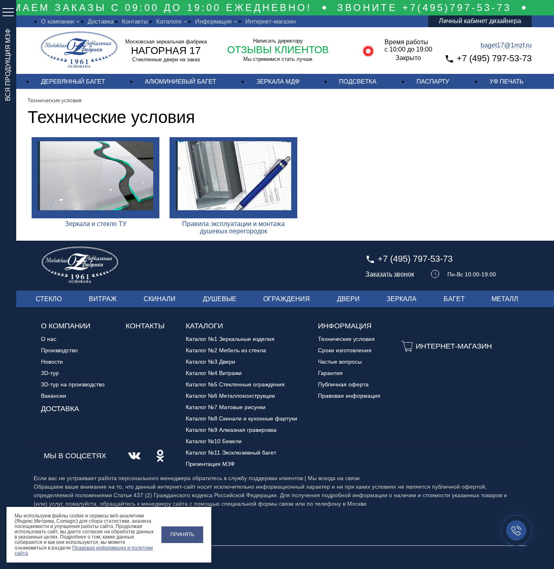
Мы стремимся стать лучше (277, 59)
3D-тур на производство (73, 384)
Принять (182, 534)
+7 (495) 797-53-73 (494, 58)
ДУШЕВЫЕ (219, 298)
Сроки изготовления (344, 350)
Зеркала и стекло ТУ (96, 223)
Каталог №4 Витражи (214, 373)
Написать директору (278, 41)
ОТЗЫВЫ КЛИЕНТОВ (278, 49)
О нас (48, 339)
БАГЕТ (454, 298)
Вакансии (53, 395)
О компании (57, 21)
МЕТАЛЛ (505, 298)
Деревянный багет (73, 81)
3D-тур (50, 373)
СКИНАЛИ (160, 298)
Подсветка (357, 81)
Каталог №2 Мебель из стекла (226, 350)
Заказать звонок (389, 274)
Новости (52, 361)
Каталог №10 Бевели (214, 441)
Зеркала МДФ (277, 81)
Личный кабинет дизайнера (480, 20)
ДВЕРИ (348, 298)
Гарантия (330, 373)
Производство (59, 350)
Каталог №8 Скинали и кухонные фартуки (241, 418)
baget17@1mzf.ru (506, 45)
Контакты (135, 21)
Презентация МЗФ (210, 464)
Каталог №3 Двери (210, 361)
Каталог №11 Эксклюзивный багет (231, 452)
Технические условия (346, 339)
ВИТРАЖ (103, 298)
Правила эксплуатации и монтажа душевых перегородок (233, 227)
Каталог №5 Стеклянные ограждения (235, 384)
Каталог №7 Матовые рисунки (226, 407)
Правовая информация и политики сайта (84, 550)
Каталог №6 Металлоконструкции (230, 395)
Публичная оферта (343, 384)
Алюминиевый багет (180, 81)
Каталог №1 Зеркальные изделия (230, 339)
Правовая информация (349, 395)
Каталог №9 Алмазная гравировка (231, 430)
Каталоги (168, 21)
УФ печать (507, 81)
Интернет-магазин (270, 21)
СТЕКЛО (49, 298)
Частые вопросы (340, 361)
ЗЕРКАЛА (402, 298)
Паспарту (433, 81)
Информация (213, 21)
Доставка (101, 21)
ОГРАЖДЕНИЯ (286, 298)
